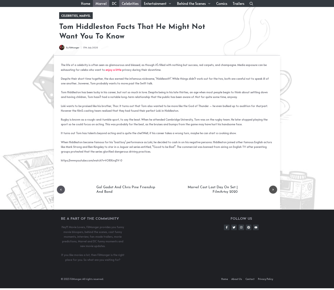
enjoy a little (114, 69)
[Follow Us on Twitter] (234, 227)
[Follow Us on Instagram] (241, 227)
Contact (250, 279)
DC (114, 3)
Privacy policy (265, 279)
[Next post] (273, 189)
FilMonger (74, 47)
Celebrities (130, 3)
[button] (251, 3)
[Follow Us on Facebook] (226, 227)
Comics (221, 3)
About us (236, 279)
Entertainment (155, 3)
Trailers (238, 3)
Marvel (101, 3)
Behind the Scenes (191, 3)
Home (85, 3)
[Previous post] (61, 189)
